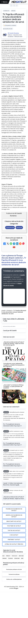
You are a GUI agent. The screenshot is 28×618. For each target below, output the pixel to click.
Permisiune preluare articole (14, 569)
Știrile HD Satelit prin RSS (14, 544)
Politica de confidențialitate (14, 579)
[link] (14, 350)
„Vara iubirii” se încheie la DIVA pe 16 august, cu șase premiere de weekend (13, 386)
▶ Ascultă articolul (8, 28)
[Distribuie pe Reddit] (20, 243)
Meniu (4, 2)
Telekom (10, 558)
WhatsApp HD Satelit (14, 521)
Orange (4, 558)
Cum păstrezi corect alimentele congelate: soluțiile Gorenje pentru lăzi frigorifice (13, 365)
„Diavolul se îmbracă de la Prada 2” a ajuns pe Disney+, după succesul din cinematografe (13, 343)
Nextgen (21, 555)
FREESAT (8, 555)
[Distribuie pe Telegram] (14, 243)
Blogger (16, 588)
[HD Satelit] (19, 2)
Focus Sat (14, 555)
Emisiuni (13, 10)
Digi (3, 555)
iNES (22, 558)
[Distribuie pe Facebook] (4, 243)
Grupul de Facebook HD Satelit (14, 516)
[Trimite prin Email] (14, 247)
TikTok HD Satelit (14, 530)
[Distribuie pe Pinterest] (23, 243)
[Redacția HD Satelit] (5, 35)
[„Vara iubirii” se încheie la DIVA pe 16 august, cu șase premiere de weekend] (14, 396)
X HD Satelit (14, 535)
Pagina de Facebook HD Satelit (14, 509)
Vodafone (16, 558)
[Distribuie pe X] (8, 243)
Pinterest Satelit (14, 539)
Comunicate (6, 10)
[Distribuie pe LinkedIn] (17, 243)
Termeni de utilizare (14, 574)
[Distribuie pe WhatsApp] (11, 243)
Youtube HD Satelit (14, 526)
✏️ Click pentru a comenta (10, 25)
